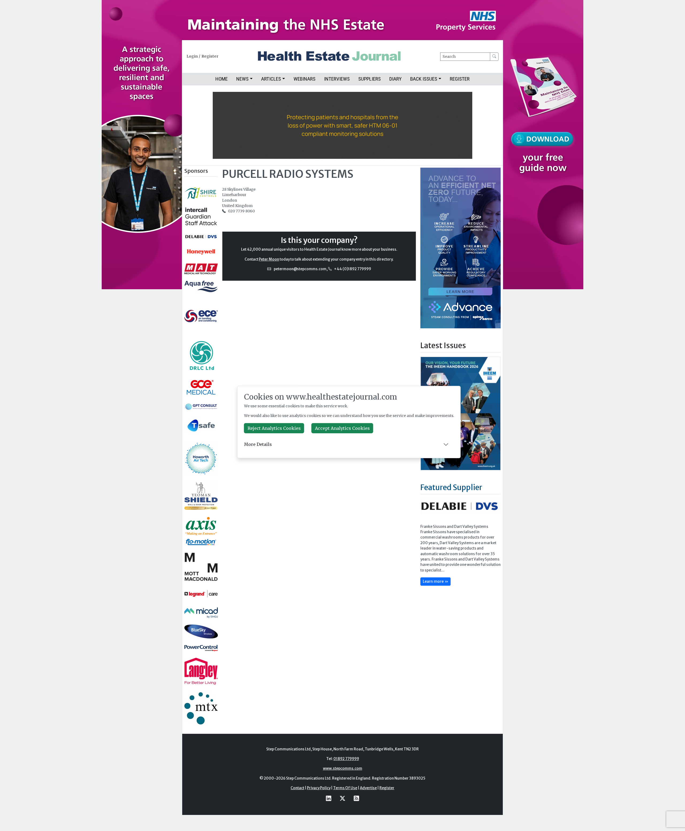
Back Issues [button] (423, 79)
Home (221, 79)
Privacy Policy (318, 788)
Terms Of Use (345, 788)
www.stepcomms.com (342, 768)
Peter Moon (269, 259)
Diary (395, 79)
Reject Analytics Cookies (274, 428)
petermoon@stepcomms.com (300, 269)
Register (209, 56)
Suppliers (369, 79)
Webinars (304, 79)
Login (192, 56)
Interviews (337, 79)
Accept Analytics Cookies (342, 428)
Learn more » (435, 581)
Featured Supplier (451, 487)
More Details (258, 444)
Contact (297, 788)
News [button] (242, 79)
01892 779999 (346, 759)
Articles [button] (271, 79)
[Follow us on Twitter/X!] (342, 798)
